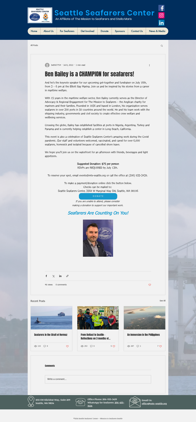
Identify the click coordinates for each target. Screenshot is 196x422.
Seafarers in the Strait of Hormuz (50, 335)
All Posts (34, 45)
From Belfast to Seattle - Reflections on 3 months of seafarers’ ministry (95, 336)
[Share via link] (67, 276)
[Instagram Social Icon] (161, 15)
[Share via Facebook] (46, 276)
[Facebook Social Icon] (161, 8)
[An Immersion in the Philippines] (144, 317)
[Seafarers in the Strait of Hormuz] (51, 317)
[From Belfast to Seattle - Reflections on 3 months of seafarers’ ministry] (98, 317)
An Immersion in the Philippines (143, 335)
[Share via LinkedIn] (60, 276)
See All (162, 301)
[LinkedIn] (161, 23)
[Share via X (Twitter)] (53, 276)
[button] (48, 31)
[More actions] (149, 65)
